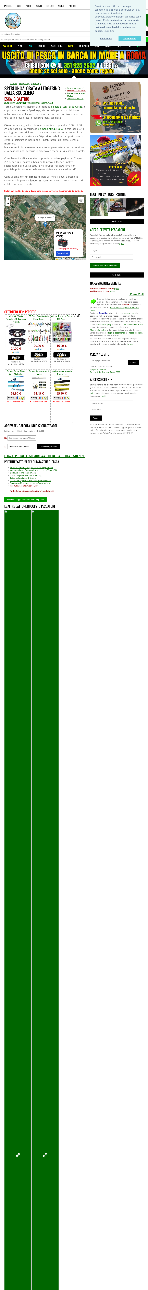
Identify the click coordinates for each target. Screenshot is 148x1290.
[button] (45, 225)
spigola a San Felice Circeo (67, 106)
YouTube (61, 6)
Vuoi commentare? (75, 88)
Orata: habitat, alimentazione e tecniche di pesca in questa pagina (28, 103)
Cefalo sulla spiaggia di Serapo (23, 478)
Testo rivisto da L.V (75, 98)
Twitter (28, 6)
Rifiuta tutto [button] (106, 38)
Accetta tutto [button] (129, 38)
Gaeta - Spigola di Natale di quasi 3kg (25, 475)
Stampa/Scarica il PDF (76, 90)
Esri (72, 259)
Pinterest (72, 6)
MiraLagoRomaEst (98, 330)
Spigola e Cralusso (98, 369)
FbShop (18, 6)
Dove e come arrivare (76, 93)
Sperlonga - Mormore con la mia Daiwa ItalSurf (30, 483)
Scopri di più (62, 253)
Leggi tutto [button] (109, 31)
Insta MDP (50, 6)
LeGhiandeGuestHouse (133, 324)
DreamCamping (104, 324)
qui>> (121, 243)
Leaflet (60, 259)
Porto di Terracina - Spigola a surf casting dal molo (31, 467)
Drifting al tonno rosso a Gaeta (23, 472)
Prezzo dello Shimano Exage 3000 (105, 372)
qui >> (112, 291)
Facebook (8, 6)
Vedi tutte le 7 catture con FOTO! (24, 485)
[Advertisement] (45, 284)
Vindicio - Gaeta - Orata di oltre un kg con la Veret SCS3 (33, 470)
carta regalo (129, 313)
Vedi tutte (117, 221)
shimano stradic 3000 (50, 128)
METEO (70, 96)
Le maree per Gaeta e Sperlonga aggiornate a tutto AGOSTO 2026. (44, 456)
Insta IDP (39, 6)
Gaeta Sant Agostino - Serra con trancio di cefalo (30, 480)
